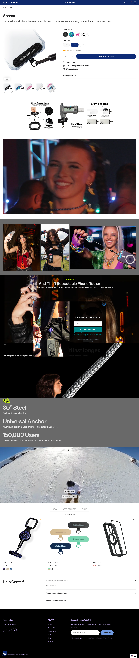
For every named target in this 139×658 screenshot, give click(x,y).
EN (135, 656)
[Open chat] (5, 653)
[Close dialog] (104, 304)
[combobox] (133, 656)
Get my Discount (88, 330)
